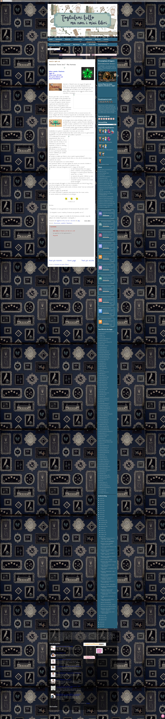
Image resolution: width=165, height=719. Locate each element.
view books (112, 218)
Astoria (101, 344)
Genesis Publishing (103, 398)
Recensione (57, 223)
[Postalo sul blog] (86, 220)
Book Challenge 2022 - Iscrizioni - (63, 679)
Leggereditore (102, 424)
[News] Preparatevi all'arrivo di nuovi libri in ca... (107, 582)
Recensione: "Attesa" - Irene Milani (108, 584)
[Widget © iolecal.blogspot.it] (163, 718)
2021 (101, 508)
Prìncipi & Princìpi (103, 463)
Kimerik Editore (102, 417)
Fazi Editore (102, 389)
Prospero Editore (103, 459)
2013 (101, 626)
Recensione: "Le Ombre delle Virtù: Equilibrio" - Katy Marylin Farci (75, 54)
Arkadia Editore (102, 340)
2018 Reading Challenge (106, 297)
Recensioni (59, 39)
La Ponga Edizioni (103, 422)
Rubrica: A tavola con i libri (105, 182)
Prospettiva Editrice (103, 461)
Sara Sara (55, 231)
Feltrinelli (101, 391)
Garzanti (101, 396)
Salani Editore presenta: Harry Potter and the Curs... (107, 600)
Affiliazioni (88, 39)
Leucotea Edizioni (103, 428)
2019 (101, 512)
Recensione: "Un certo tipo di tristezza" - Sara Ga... (107, 578)
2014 (101, 624)
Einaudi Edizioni (102, 377)
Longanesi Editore (103, 429)
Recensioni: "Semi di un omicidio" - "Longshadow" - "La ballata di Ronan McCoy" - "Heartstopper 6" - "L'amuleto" (112, 54)
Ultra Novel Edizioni (103, 485)
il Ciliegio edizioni (103, 492)
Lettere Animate (102, 426)
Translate (59, 51)
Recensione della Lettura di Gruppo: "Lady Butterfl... (108, 562)
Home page (72, 260)
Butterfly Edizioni (103, 356)
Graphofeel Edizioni (103, 403)
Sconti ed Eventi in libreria (105, 205)
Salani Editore (102, 468)
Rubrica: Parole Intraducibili (105, 198)
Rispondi (55, 236)
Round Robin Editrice (104, 466)
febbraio (103, 617)
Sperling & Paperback (104, 477)
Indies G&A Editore (103, 412)
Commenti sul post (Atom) (61, 265)
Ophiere (101, 443)
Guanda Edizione (103, 405)
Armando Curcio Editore (104, 342)
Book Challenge (102, 44)
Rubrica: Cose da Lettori (104, 183)
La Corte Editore (103, 421)
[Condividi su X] (87, 220)
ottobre (102, 524)
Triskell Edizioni (102, 484)
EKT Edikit (101, 373)
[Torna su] (163, 716)
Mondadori (101, 436)
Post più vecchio (87, 260)
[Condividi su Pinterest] (89, 220)
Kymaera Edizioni (103, 419)
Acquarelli (101, 333)
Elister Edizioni (102, 379)
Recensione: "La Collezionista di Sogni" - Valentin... (107, 550)
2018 (101, 514)
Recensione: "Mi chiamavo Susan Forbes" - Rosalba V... (108, 609)
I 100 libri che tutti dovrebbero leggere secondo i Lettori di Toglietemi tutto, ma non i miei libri (68, 687)
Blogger (88, 703)
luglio (102, 530)
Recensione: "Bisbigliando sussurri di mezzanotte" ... (108, 575)
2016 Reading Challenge (106, 318)
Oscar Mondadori (103, 445)
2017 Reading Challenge (106, 307)
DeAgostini (101, 365)
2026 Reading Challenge (106, 210)
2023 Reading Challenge (106, 243)
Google (112, 112)
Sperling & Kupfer (103, 475)
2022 (101, 506)
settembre (103, 526)
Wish (84, 44)
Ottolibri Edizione (103, 447)
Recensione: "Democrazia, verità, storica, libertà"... (107, 612)
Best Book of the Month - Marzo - (108, 604)
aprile (102, 536)
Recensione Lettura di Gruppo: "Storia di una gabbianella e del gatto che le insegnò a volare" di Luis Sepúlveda (68, 695)
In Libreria (67, 44)
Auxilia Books (102, 347)
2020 (101, 510)
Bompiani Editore (103, 352)
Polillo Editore (102, 457)
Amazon (101, 336)
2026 (101, 498)
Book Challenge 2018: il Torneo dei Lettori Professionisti (68, 666)
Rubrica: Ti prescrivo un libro (105, 201)
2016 (101, 518)
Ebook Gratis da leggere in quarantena (64, 646)
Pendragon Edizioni (103, 450)
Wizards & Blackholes (58, 71)
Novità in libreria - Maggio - (107, 559)
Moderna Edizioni (103, 435)
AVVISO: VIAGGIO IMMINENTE (107, 541)
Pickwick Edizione (103, 452)
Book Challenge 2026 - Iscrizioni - (107, 63)
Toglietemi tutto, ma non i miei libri (108, 212)
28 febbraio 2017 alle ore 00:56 (67, 231)
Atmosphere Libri (103, 345)
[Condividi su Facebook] (88, 220)
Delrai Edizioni (102, 368)
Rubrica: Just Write (103, 191)
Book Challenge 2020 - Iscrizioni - (64, 659)
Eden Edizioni (102, 375)
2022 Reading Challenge (106, 253)
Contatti (106, 39)
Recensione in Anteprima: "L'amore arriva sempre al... (108, 557)
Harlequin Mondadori (104, 408)
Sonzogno (101, 473)
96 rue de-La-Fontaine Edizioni (106, 331)
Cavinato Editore (103, 359)
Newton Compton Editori (104, 442)
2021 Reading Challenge (106, 264)
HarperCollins (102, 410)
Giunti (100, 401)
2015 (101, 622)
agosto (102, 528)
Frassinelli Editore (103, 393)
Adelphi (101, 335)
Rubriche (67, 39)
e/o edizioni (101, 491)
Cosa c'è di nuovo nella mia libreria (108, 606)
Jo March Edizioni (103, 415)
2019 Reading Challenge (106, 286)
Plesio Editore (102, 456)
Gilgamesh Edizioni (103, 400)
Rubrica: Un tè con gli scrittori (106, 203)
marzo (102, 615)
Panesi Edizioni (102, 449)
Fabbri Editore (102, 386)
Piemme (101, 454)
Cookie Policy (103, 112)
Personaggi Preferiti (55, 44)
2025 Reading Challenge (106, 221)
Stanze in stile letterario (106, 602)
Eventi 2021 (92, 44)
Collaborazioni (78, 39)
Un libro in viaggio (103, 207)
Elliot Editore (102, 380)
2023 (101, 504)
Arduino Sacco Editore (104, 338)
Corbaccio (101, 361)
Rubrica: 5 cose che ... (104, 180)
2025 (101, 500)
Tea (100, 480)
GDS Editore (102, 394)
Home (51, 39)
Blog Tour (101, 171)
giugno (102, 532)
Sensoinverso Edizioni (104, 470)
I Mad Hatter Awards (104, 176)
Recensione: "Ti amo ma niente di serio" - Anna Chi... (108, 554)
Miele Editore (102, 433)
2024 (101, 502)
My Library (76, 44)
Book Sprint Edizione (104, 354)
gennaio (103, 619)
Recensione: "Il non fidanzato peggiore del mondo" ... (107, 544)
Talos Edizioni (102, 478)
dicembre (103, 520)
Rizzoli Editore (102, 464)
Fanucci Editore (102, 387)
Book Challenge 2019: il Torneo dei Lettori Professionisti (68, 673)
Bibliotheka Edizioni (103, 351)
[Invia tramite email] (85, 220)
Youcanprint (102, 489)
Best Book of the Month (104, 169)
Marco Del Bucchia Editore (105, 431)
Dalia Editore (102, 363)
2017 (101, 516)
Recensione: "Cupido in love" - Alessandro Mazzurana (107, 590)
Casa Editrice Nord (103, 358)
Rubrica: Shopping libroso (105, 200)
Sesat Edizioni (102, 471)
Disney (100, 370)
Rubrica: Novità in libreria (105, 196)
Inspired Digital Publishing (105, 414)
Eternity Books (102, 384)
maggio (102, 534)
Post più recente (55, 260)
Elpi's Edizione (102, 382)
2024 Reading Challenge (106, 232)
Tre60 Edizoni (102, 482)
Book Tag (101, 174)
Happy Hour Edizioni (104, 407)
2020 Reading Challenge (106, 275)
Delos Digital (102, 366)
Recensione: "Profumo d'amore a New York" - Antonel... (108, 539)
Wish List (98, 39)
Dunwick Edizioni (103, 372)
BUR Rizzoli (102, 349)
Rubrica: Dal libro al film (104, 185)
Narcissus (101, 438)
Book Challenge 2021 (60, 653)
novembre (103, 522)
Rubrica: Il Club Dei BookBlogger (106, 187)
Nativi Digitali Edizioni (104, 440)
